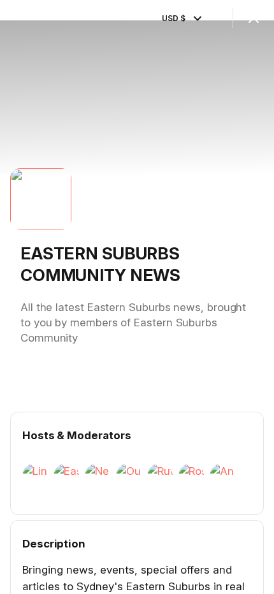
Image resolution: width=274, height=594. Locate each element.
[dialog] (137, 297)
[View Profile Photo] (40, 198)
